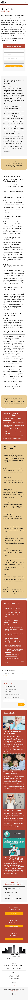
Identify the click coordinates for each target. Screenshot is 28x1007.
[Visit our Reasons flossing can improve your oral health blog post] (14, 855)
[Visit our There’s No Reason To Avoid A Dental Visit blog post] (14, 770)
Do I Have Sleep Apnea (10, 686)
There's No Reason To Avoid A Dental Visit (11, 773)
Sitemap (17, 990)
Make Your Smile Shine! (12, 810)
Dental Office (8, 896)
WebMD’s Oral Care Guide (16, 615)
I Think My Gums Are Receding (12, 694)
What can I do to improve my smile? (14, 436)
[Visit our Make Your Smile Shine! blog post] (14, 808)
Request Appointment (14, 926)
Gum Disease (8, 691)
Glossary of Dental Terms (11, 608)
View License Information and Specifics (13, 645)
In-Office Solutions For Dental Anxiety (12, 732)
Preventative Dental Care (11, 892)
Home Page (18, 612)
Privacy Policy (12, 990)
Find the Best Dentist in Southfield (13, 898)
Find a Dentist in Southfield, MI (13, 697)
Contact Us (14, 939)
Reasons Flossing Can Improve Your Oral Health (13, 858)
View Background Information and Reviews (13, 655)
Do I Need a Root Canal (10, 689)
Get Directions (14, 913)
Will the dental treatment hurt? (13, 438)
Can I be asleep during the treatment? (14, 422)
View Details (17, 658)
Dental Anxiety (12, 670)
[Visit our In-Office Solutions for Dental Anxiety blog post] (14, 729)
